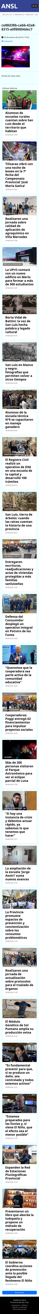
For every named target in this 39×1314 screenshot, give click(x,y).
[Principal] (34, 6)
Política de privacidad (19, 1309)
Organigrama (15, 1305)
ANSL (9, 6)
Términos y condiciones (19, 1307)
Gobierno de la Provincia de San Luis (19, 1301)
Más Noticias (19, 1293)
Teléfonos (25, 1305)
